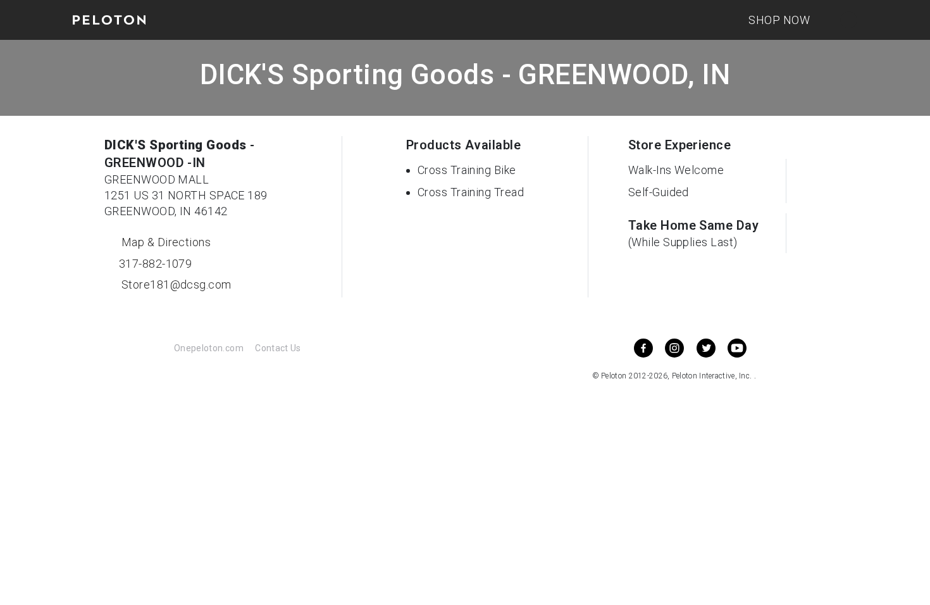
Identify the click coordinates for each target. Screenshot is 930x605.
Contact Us (278, 348)
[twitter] (706, 348)
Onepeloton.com (209, 348)
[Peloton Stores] (109, 20)
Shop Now (779, 20)
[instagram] (674, 348)
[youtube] (737, 348)
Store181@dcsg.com (174, 284)
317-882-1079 (154, 263)
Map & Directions (164, 242)
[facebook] (643, 348)
